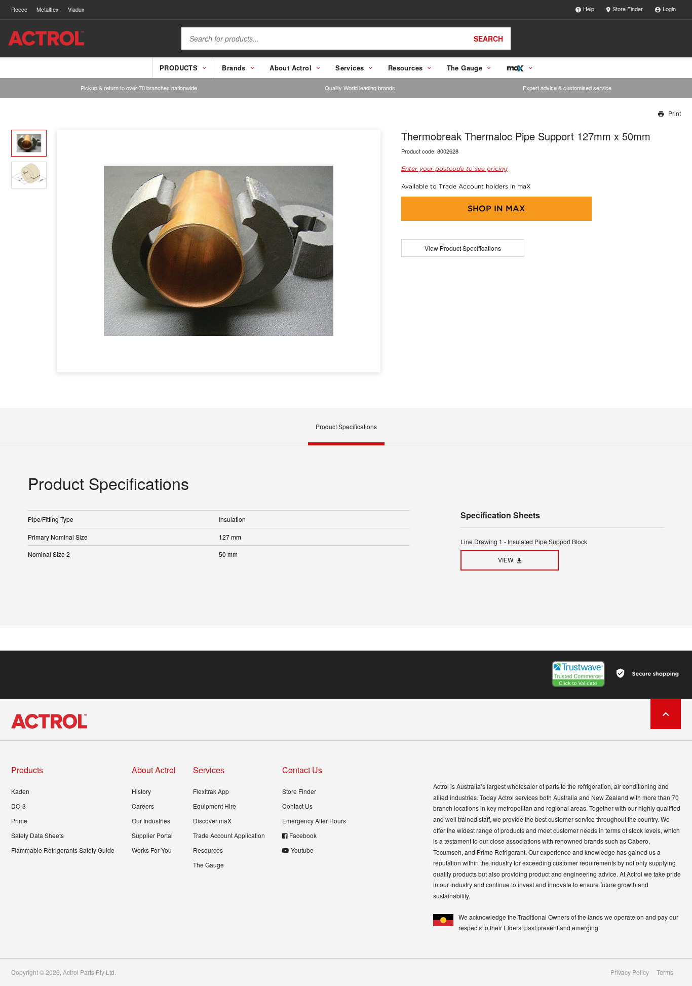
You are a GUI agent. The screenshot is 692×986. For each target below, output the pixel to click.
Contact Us (297, 806)
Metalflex (47, 9)
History (141, 791)
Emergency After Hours (314, 820)
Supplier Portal (152, 835)
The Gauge (208, 864)
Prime (19, 820)
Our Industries (151, 820)
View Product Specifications (463, 248)
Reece (19, 9)
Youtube (302, 850)
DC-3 (18, 806)
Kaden (20, 791)
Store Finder (627, 9)
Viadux (76, 9)
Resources (208, 850)
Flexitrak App (211, 791)
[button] (369, 251)
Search (488, 38)
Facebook (303, 835)
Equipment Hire (214, 806)
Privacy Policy (629, 972)
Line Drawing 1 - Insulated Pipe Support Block (523, 541)
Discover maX (212, 820)
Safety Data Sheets (37, 835)
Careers (143, 806)
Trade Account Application (229, 835)
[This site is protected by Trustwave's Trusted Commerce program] (578, 674)
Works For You (152, 850)
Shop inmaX (496, 208)
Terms (665, 972)
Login (669, 9)
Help (588, 9)
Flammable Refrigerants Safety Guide (62, 850)
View (505, 559)
